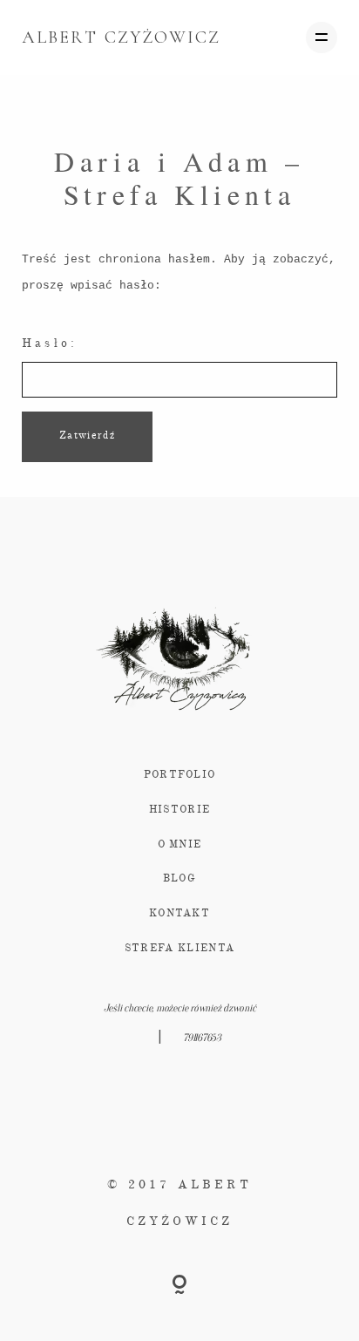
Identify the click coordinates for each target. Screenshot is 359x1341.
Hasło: (50, 343)
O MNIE (180, 845)
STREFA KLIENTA (179, 948)
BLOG (179, 879)
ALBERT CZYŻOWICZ (121, 37)
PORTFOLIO (180, 775)
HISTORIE (180, 810)
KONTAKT (179, 914)
